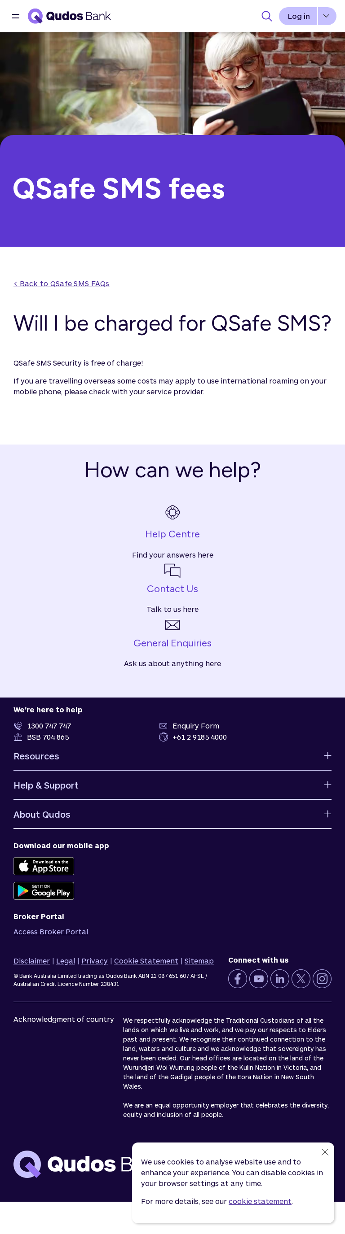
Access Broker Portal (50, 931)
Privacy (94, 960)
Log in (299, 16)
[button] (16, 16)
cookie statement (260, 1201)
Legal (65, 960)
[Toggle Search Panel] (266, 16)
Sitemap (199, 960)
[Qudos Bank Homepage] (70, 16)
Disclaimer (31, 960)
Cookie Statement (146, 960)
